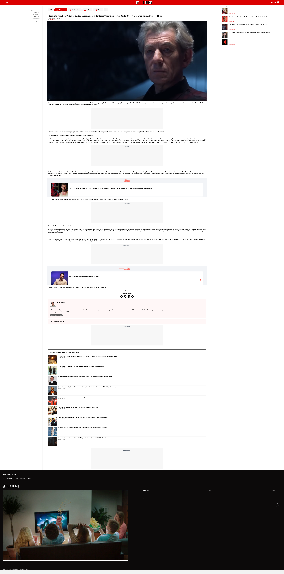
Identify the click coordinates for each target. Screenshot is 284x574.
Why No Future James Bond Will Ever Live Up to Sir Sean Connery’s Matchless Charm (248, 24)
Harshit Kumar (232, 29)
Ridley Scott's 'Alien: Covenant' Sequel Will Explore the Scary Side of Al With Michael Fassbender (83, 479)
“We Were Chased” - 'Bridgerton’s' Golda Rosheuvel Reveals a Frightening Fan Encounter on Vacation (252, 9)
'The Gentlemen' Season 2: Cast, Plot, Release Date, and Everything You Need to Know (81, 407)
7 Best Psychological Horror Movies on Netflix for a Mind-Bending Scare (245, 40)
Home (6, 2)
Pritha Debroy (232, 13)
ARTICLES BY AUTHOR (56, 315)
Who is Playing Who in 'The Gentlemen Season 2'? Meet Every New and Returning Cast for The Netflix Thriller (87, 397)
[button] (206, 100)
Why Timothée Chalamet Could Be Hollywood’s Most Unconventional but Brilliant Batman (249, 32)
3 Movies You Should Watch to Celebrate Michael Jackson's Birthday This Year (78, 438)
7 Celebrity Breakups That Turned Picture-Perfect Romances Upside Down (78, 448)
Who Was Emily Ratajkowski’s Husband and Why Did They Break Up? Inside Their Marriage (82, 468)
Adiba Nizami (52, 19)
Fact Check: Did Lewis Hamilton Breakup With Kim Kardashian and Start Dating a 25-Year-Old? (83, 458)
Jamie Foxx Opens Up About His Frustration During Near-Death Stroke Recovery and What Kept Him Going (87, 428)
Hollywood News (55, 13)
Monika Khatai (232, 44)
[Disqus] (127, 345)
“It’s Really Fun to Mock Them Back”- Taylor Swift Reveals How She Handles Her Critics (249, 16)
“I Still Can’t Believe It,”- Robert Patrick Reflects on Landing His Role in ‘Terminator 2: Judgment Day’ (85, 417)
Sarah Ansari (231, 21)
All (51, 10)
